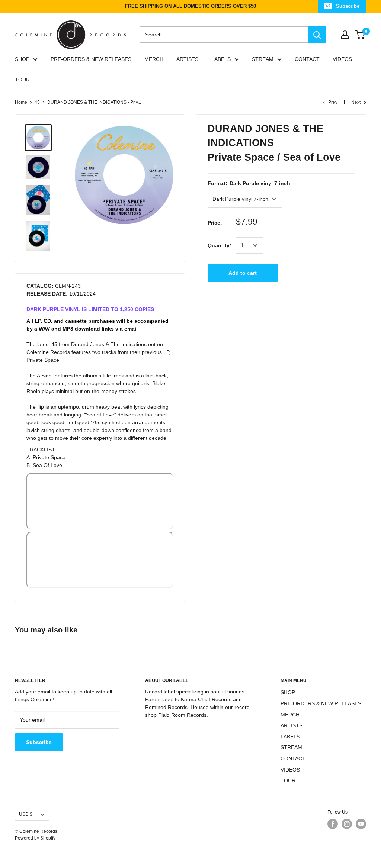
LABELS (221, 59)
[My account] (345, 34)
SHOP (22, 59)
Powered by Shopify (35, 838)
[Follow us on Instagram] (347, 824)
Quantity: (219, 245)
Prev (332, 102)
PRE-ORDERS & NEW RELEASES (91, 59)
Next (356, 102)
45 (37, 102)
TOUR (22, 80)
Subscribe (347, 6)
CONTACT (307, 59)
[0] (360, 34)
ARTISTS (187, 59)
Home (21, 102)
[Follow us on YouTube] (361, 824)
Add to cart (242, 273)
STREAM (262, 59)
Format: (249, 183)
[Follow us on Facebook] (332, 824)
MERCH (153, 59)
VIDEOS (342, 59)
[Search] (317, 34)
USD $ (25, 814)
